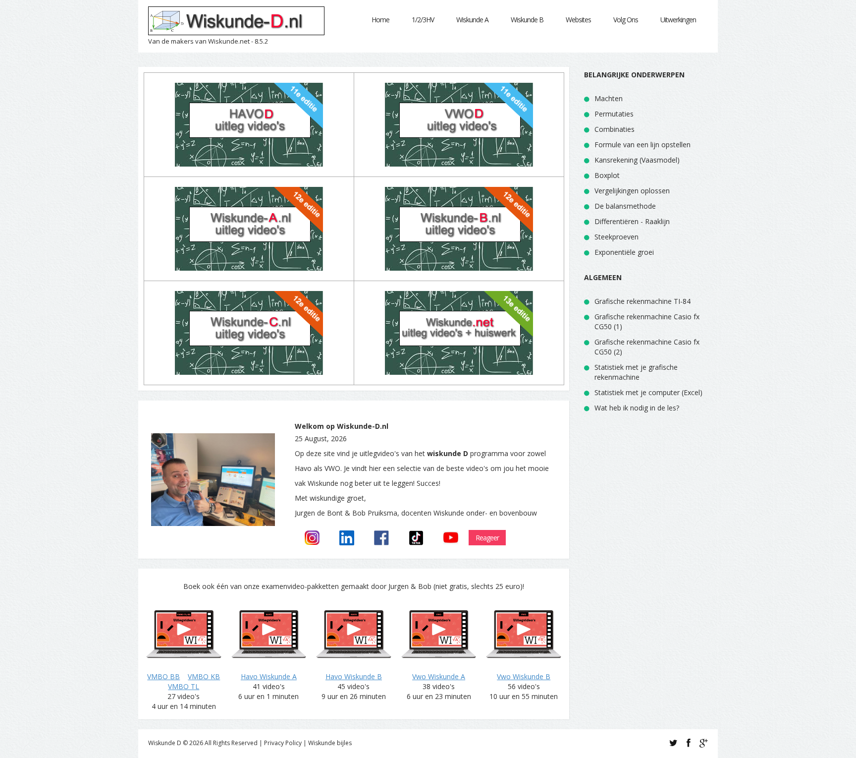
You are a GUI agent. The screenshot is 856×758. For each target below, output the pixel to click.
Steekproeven (616, 236)
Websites (578, 19)
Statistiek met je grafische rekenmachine (636, 372)
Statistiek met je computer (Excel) (648, 392)
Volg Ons (625, 19)
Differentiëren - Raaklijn (632, 221)
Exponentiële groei (624, 252)
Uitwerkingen (678, 19)
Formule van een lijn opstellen (642, 144)
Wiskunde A (472, 19)
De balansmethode (625, 206)
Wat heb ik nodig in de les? (636, 407)
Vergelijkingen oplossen (632, 190)
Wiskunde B (527, 19)
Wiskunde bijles (330, 743)
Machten (608, 98)
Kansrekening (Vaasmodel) (637, 160)
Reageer (487, 537)
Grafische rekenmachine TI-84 (642, 301)
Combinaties (614, 129)
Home (380, 19)
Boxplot (607, 175)
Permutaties (614, 113)
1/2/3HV (423, 19)
